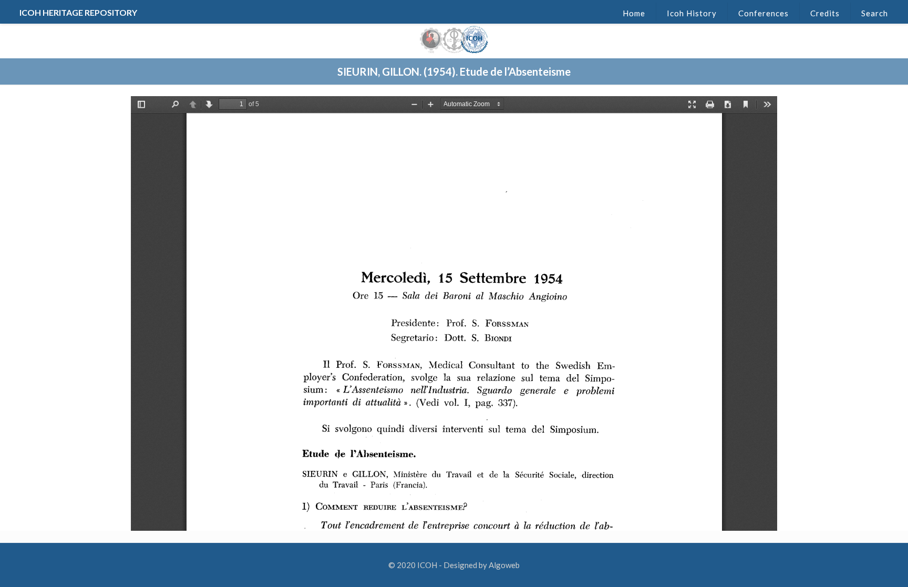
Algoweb (504, 565)
